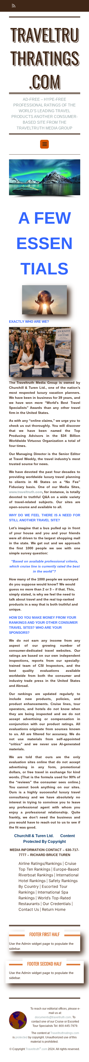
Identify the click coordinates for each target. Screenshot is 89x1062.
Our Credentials (57, 903)
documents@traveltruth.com (53, 1017)
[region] (44, 178)
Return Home (54, 909)
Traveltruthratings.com (64, 1033)
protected (21, 1037)
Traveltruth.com (36, 1049)
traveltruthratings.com (44, 57)
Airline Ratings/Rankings (40, 863)
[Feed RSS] (12, 6)
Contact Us (29, 909)
